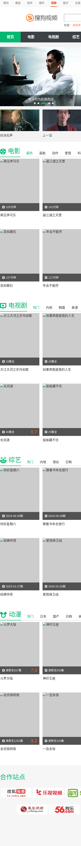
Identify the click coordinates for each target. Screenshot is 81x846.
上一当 (47, 135)
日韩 (68, 462)
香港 (75, 307)
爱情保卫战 (50, 594)
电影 (31, 37)
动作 (55, 153)
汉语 (77, 3)
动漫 (15, 614)
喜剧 (42, 153)
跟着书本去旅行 (54, 524)
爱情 (68, 153)
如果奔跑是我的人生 (57, 369)
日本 (43, 616)
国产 (56, 616)
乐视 (48, 793)
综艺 (15, 460)
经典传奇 (6, 594)
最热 (29, 153)
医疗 (65, 3)
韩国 (62, 307)
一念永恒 (49, 749)
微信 (18, 3)
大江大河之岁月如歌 (14, 369)
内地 (49, 307)
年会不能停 (50, 285)
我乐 (64, 809)
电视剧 (53, 37)
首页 (10, 37)
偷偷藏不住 (50, 440)
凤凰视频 (32, 809)
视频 (53, 3)
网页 (6, 3)
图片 (42, 3)
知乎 (30, 3)
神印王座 (49, 678)
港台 (56, 462)
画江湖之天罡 (52, 215)
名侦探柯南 (8, 749)
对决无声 (6, 135)
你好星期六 (8, 524)
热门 (36, 307)
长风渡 (5, 440)
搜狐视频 (16, 793)
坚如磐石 (6, 285)
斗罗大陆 (6, 678)
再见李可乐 (8, 215)
